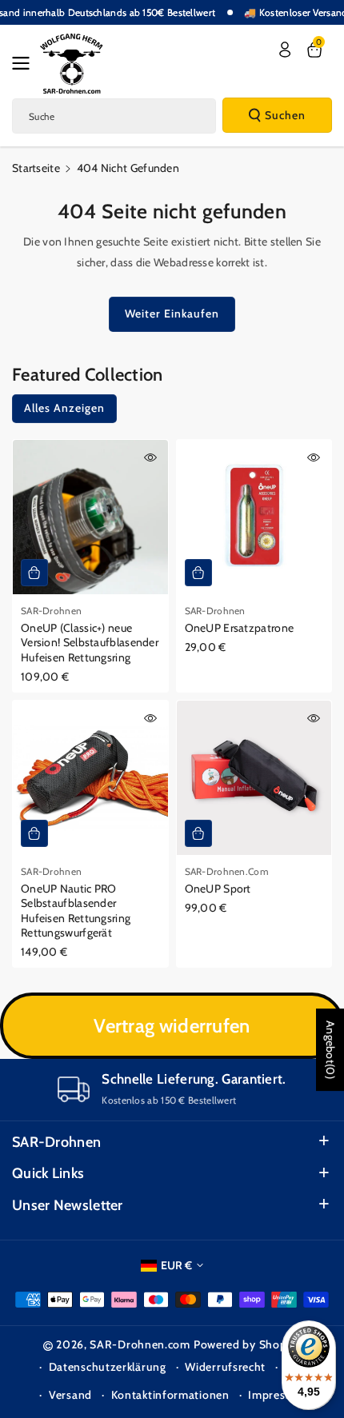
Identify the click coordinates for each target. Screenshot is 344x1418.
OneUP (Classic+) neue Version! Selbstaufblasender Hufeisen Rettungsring (89, 642)
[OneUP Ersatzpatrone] (254, 517)
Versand (70, 1395)
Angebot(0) (330, 1050)
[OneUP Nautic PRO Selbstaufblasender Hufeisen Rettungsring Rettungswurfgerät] (90, 778)
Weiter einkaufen (172, 313)
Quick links (48, 1173)
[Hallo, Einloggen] (284, 49)
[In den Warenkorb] (34, 572)
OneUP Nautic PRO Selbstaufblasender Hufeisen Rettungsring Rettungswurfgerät (75, 910)
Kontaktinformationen (170, 1395)
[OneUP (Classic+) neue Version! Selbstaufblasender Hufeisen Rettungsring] (90, 517)
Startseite (36, 168)
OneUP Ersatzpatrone (239, 628)
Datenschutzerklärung (107, 1367)
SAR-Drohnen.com (140, 1344)
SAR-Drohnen (56, 1142)
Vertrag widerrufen (172, 1025)
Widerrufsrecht (225, 1367)
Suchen (285, 115)
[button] (25, 63)
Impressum (277, 1395)
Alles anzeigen (64, 408)
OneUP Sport (218, 888)
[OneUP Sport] (254, 778)
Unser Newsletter (67, 1205)
